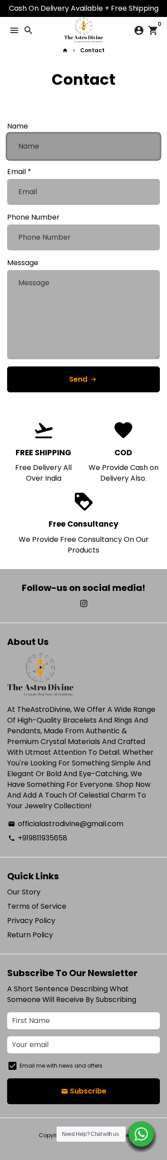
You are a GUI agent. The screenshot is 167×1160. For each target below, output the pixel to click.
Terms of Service (36, 906)
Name (17, 126)
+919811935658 (37, 838)
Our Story (24, 892)
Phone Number (33, 217)
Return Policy (30, 935)
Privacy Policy (31, 920)
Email (19, 171)
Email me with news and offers (61, 1065)
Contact (92, 50)
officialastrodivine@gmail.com (65, 824)
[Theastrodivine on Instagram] (83, 604)
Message (22, 263)
